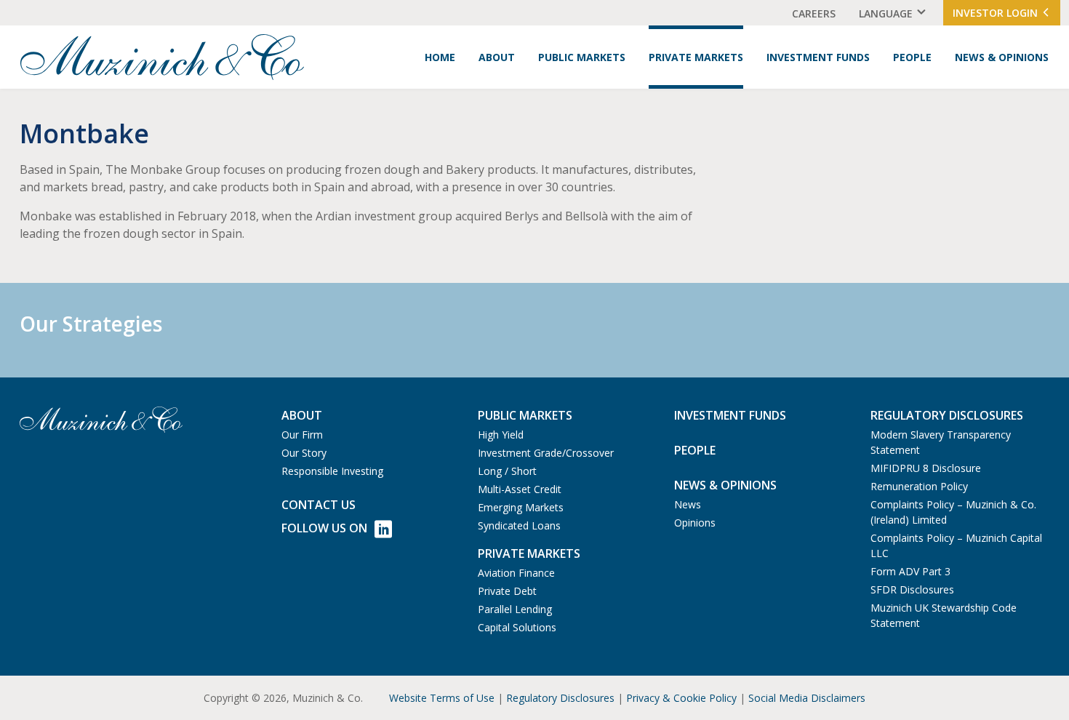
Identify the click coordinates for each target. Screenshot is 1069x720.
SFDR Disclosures (912, 589)
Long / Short (507, 471)
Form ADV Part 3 (910, 571)
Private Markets (696, 57)
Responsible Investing (332, 471)
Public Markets (581, 57)
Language (886, 13)
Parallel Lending (515, 609)
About (497, 57)
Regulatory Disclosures (560, 698)
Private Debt (507, 591)
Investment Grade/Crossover (546, 453)
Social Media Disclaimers (806, 698)
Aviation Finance (516, 573)
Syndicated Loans (519, 525)
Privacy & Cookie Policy (681, 698)
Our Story (304, 453)
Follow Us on (324, 528)
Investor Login (997, 13)
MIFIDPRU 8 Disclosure (925, 468)
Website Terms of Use (442, 698)
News (687, 504)
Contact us (318, 505)
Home (440, 57)
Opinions (695, 522)
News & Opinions (1002, 57)
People (912, 57)
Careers (814, 13)
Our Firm (302, 434)
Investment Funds (818, 57)
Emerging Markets (521, 507)
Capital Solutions (517, 627)
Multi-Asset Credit (519, 489)
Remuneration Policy (919, 486)
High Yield (501, 434)
